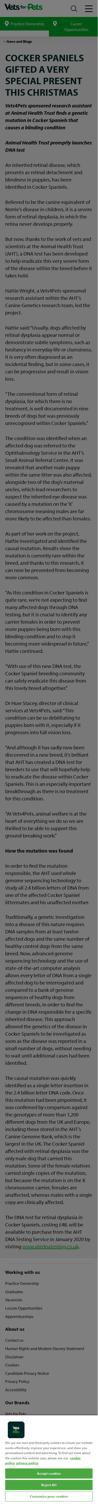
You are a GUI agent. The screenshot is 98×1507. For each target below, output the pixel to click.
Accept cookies (49, 1473)
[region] (49, 1459)
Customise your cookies (49, 1496)
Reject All (48, 1485)
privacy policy (27, 1463)
